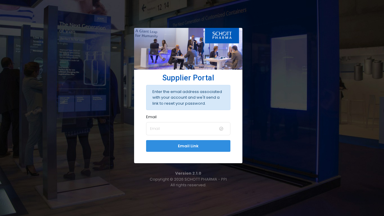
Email (151, 117)
